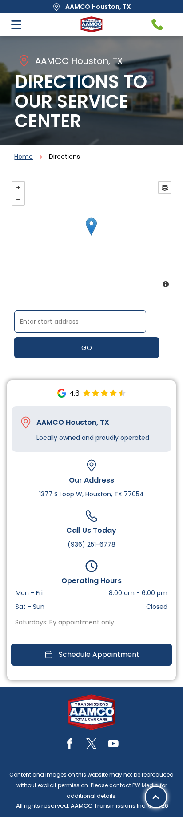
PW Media (145, 785)
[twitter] (91, 745)
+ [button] (18, 187)
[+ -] (91, 235)
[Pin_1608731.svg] (25, 422)
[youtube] (113, 745)
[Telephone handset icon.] (157, 24)
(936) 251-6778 (91, 544)
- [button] (18, 199)
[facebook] (70, 745)
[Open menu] (16, 24)
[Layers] (165, 187)
